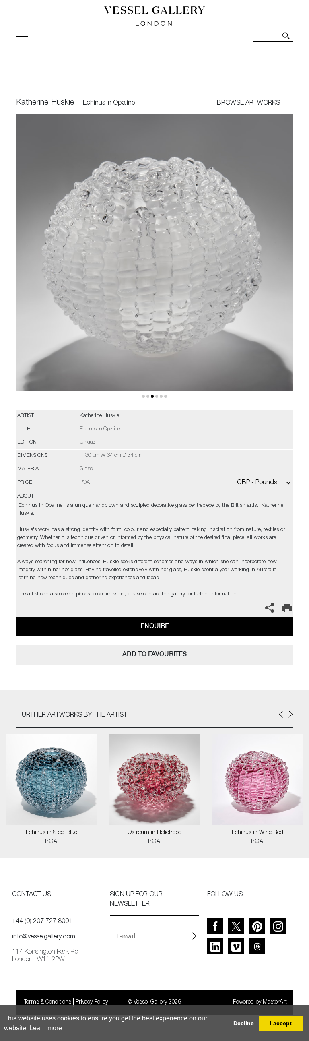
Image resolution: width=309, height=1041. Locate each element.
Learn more (45, 1027)
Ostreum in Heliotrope (154, 833)
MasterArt (275, 1002)
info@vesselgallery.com (43, 937)
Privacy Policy (92, 1002)
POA (51, 842)
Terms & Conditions (47, 1002)
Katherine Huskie (45, 103)
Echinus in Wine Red (257, 833)
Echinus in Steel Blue (51, 833)
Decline (243, 1023)
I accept (281, 1023)
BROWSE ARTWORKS (248, 103)
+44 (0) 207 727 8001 (42, 922)
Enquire (154, 626)
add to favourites (154, 654)
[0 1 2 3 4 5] (154, 262)
